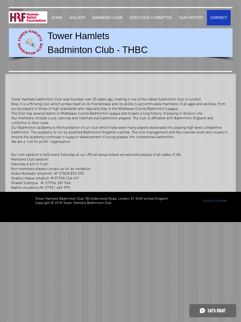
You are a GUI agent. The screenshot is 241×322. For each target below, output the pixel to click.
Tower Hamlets (78, 36)
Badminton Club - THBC (98, 50)
